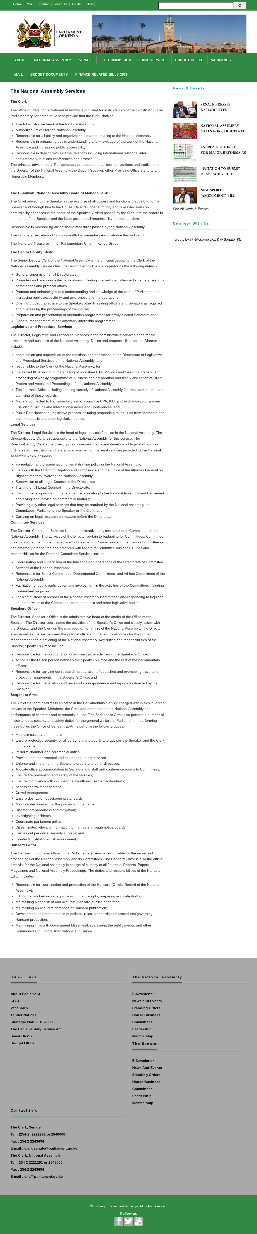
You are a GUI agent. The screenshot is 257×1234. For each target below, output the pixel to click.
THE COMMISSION (115, 60)
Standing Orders (146, 1008)
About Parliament (25, 994)
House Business (146, 1015)
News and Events (147, 1001)
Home (17, 4)
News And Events (147, 1068)
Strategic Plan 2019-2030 (32, 1022)
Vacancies (19, 1008)
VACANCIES (221, 60)
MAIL (18, 74)
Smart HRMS (21, 1036)
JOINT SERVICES (153, 60)
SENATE (86, 60)
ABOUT (20, 60)
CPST (15, 1001)
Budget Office (22, 1043)
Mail (30, 4)
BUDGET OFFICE (189, 60)
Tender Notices (23, 1015)
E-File (76, 4)
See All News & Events (191, 209)
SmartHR (60, 4)
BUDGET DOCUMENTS (49, 74)
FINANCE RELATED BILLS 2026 (101, 74)
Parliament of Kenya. (123, 1206)
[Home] (47, 30)
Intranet (43, 4)
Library (90, 4)
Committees (142, 1022)
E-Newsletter (143, 994)
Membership (142, 1036)
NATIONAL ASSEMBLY (53, 60)
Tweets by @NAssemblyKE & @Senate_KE (207, 239)
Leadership (142, 1029)
